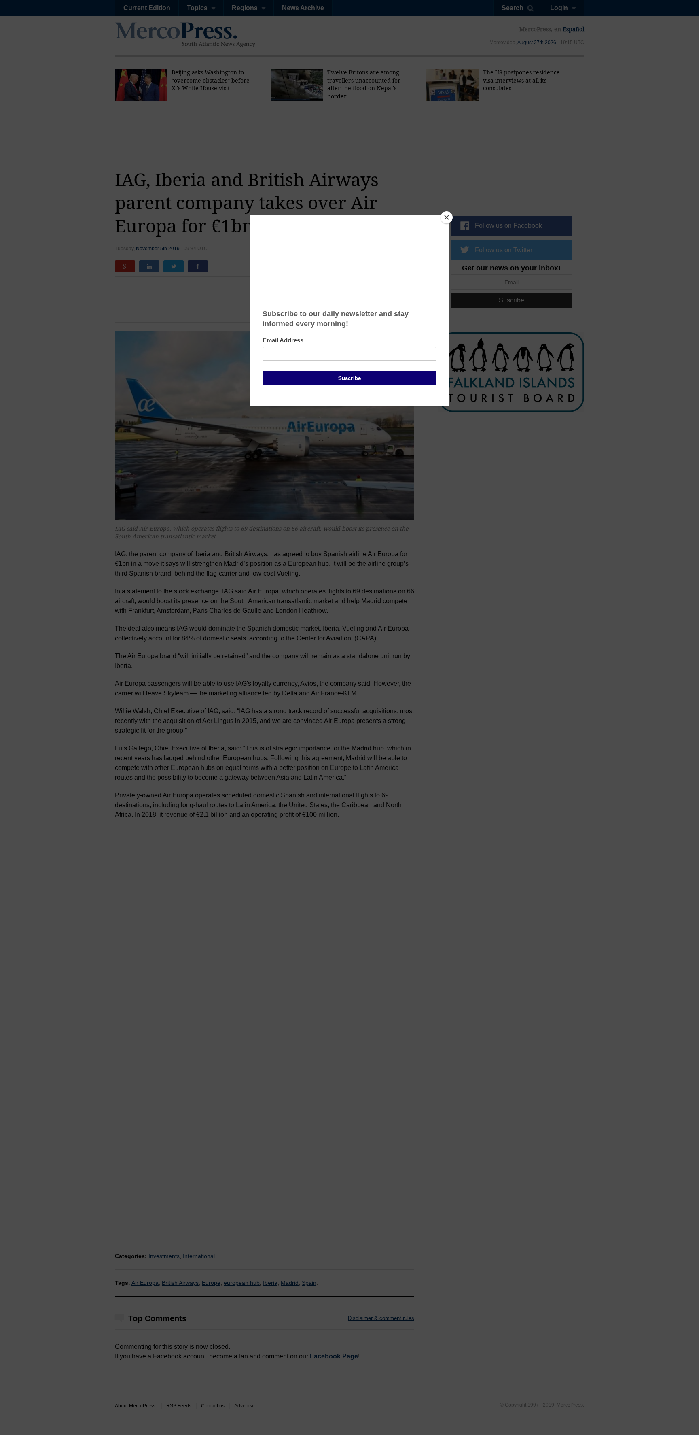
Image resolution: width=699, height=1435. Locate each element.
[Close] (447, 217)
